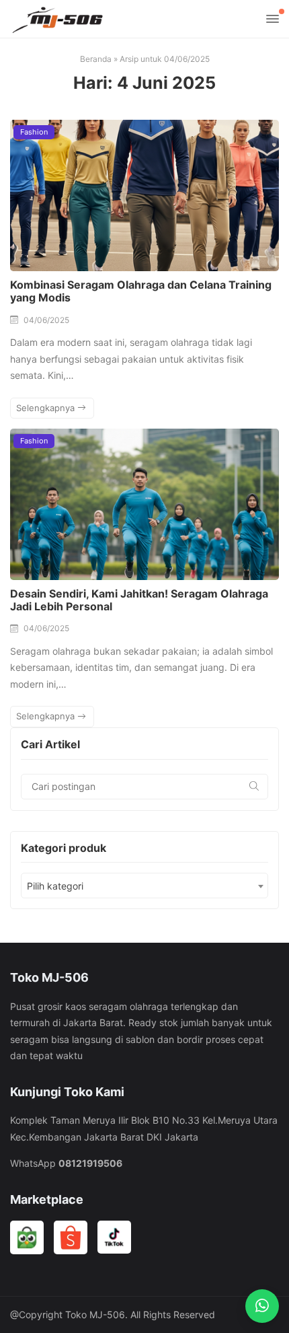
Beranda (96, 59)
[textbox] (144, 885)
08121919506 (90, 1163)
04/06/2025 (46, 320)
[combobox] (144, 885)
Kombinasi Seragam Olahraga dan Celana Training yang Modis (141, 291)
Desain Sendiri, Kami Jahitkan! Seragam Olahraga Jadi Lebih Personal (139, 600)
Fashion (34, 132)
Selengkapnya (46, 407)
